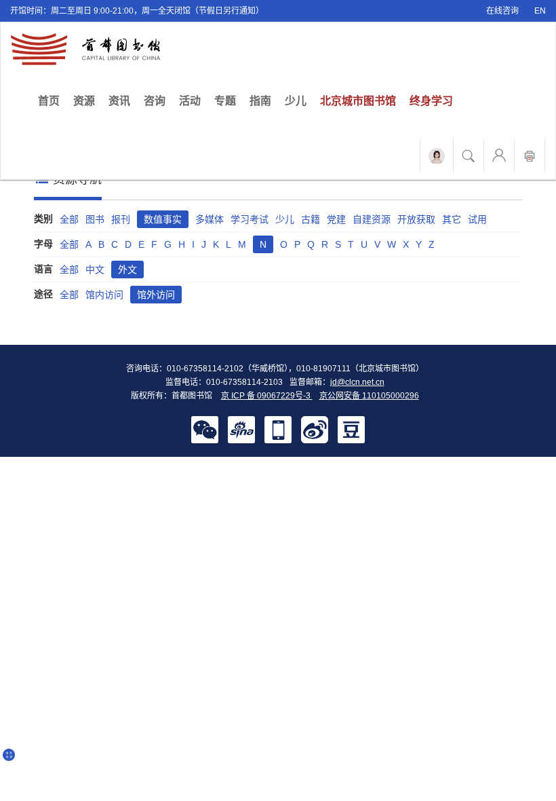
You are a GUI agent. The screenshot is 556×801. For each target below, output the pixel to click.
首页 (52, 100)
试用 (477, 219)
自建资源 (372, 219)
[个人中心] (499, 155)
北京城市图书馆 (358, 101)
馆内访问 (104, 294)
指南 (260, 101)
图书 (94, 219)
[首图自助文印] (529, 155)
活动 (190, 101)
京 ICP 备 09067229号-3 (267, 395)
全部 (69, 219)
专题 (225, 101)
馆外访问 (156, 294)
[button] (204, 429)
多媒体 (209, 219)
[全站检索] (468, 155)
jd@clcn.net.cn (357, 382)
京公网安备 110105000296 (369, 395)
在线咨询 (502, 11)
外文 (127, 269)
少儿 (295, 101)
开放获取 (416, 219)
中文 (94, 269)
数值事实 (163, 219)
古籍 (310, 219)
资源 (84, 101)
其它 (451, 219)
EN (540, 11)
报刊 (120, 219)
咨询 (154, 101)
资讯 (119, 101)
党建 (336, 219)
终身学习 (431, 101)
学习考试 (250, 219)
